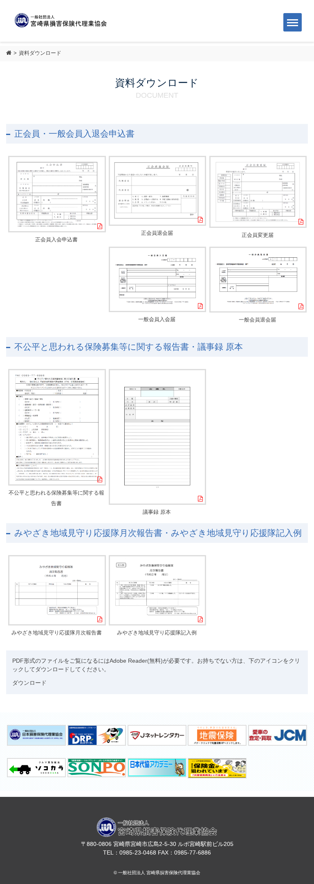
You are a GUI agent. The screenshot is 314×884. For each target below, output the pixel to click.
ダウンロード (29, 682)
